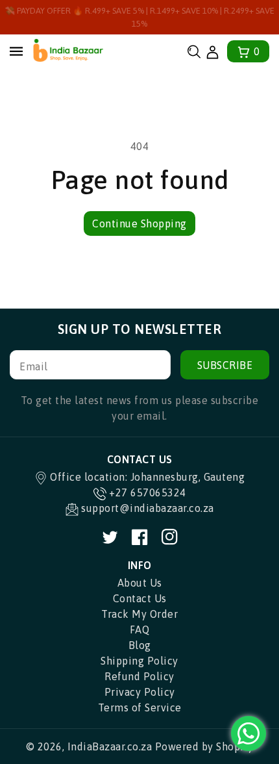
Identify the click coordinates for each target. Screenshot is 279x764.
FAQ (140, 629)
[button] (194, 51)
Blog (139, 645)
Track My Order (139, 614)
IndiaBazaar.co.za (109, 746)
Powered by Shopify (204, 746)
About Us (139, 583)
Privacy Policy (139, 692)
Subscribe (225, 365)
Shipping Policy (139, 661)
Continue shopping (139, 223)
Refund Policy (139, 676)
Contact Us (140, 598)
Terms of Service (140, 707)
